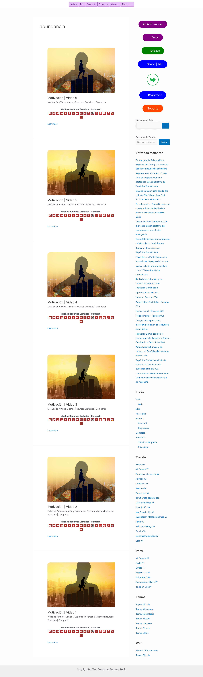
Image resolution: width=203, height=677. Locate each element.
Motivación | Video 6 (62, 98)
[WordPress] (92, 113)
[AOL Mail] (85, 113)
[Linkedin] (61, 113)
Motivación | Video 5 (62, 200)
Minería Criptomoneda (147, 650)
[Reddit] (58, 113)
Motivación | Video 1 (62, 612)
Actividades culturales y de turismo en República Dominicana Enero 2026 (152, 351)
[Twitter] (54, 113)
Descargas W (142, 493)
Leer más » (52, 123)
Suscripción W (143, 507)
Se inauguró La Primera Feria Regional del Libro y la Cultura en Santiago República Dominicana (152, 164)
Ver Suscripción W (145, 512)
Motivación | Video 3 (62, 404)
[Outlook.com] (104, 113)
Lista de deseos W (145, 502)
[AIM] (108, 113)
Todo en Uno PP (144, 587)
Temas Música (143, 618)
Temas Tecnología (145, 614)
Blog (82, 4)
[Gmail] (100, 113)
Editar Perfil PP (143, 577)
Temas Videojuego (145, 609)
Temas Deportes (144, 623)
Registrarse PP (143, 572)
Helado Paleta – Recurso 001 (150, 316)
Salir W (139, 541)
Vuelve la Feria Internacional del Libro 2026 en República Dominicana (151, 270)
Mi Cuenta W (142, 469)
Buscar (164, 142)
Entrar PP (140, 568)
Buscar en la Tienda (145, 137)
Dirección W (142, 483)
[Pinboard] (89, 113)
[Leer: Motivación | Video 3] (81, 377)
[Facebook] (50, 113)
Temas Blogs (142, 633)
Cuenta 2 (142, 423)
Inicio (72, 4)
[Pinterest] (65, 113)
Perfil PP (140, 563)
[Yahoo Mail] (73, 113)
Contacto (115, 4)
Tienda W (140, 464)
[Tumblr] (69, 113)
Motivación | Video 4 (62, 302)
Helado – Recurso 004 (147, 297)
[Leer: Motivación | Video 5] (81, 172)
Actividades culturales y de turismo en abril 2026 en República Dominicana (149, 283)
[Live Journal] (112, 113)
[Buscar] (165, 126)
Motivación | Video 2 (62, 506)
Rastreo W (141, 479)
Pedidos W (141, 488)
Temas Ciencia (143, 628)
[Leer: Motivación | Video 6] (81, 70)
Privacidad (143, 447)
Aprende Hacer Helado (147, 292)
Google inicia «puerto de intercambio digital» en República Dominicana (152, 324)
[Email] (77, 113)
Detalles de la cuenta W (147, 474)
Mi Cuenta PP (142, 558)
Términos (126, 4)
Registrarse (143, 428)
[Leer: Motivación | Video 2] (81, 479)
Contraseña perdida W (147, 536)
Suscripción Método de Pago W (151, 517)
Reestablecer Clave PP (147, 582)
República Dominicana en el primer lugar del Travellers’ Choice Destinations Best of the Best (152, 338)
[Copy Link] (96, 113)
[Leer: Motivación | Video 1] (81, 585)
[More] (81, 117)
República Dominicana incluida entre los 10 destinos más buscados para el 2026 (151, 364)
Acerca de (91, 4)
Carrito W (140, 531)
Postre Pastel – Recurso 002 (150, 311)
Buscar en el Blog (144, 120)
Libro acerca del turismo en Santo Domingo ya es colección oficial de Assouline (152, 377)
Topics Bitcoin (143, 604)
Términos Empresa (147, 442)
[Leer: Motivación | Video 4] (81, 274)
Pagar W (140, 521)
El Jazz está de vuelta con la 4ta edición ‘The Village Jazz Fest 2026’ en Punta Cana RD (152, 195)
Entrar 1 (102, 4)
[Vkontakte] (81, 113)
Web (140, 404)
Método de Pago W (145, 526)
